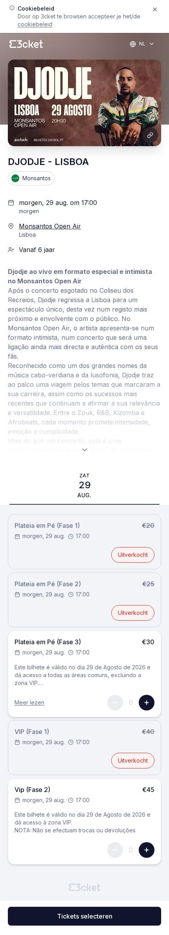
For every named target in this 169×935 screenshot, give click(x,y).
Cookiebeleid (35, 24)
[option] (84, 485)
